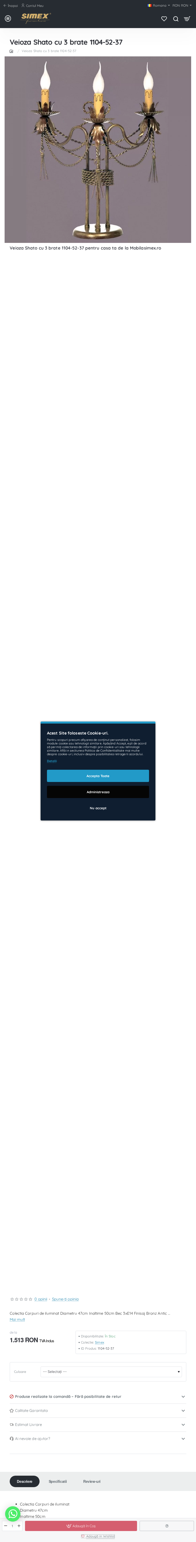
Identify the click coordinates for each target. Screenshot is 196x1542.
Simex (99, 1342)
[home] (12, 50)
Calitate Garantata (31, 1410)
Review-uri (92, 1481)
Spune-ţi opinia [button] (65, 1299)
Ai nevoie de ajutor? (32, 1438)
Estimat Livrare (28, 1424)
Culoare (20, 1372)
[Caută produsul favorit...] (175, 18)
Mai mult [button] (17, 1319)
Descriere (24, 1481)
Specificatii (58, 1481)
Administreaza (98, 792)
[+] (19, 1526)
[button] (81, 1526)
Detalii (52, 761)
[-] (5, 1526)
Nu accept (98, 808)
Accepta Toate (98, 776)
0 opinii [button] (40, 1299)
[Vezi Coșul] (187, 18)
